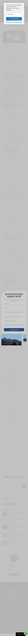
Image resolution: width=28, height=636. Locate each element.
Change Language (14, 18)
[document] (14, 318)
